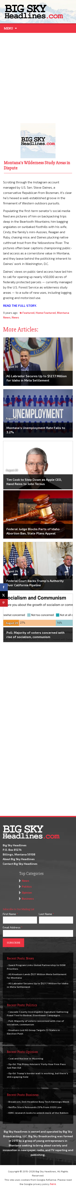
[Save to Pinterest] (4, 603)
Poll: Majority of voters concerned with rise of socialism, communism (35, 635)
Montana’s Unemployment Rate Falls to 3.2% (35, 430)
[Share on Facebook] (4, 587)
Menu (8, 28)
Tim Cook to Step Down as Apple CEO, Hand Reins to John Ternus (34, 482)
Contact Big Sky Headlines (20, 863)
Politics (27, 886)
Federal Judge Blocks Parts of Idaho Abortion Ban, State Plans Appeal (33, 531)
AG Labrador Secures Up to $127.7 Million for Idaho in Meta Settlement (36, 378)
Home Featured (46, 312)
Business (28, 898)
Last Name (46, 914)
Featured (28, 312)
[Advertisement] (38, 77)
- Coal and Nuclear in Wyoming (25, 1058)
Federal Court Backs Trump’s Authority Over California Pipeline (35, 583)
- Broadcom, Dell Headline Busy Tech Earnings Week (38, 1101)
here (53, 1184)
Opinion (27, 892)
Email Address (12, 927)
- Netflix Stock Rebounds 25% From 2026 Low (34, 1107)
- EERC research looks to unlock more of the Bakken (37, 1112)
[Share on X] (4, 595)
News (15, 317)
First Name (10, 914)
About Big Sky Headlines (19, 859)
